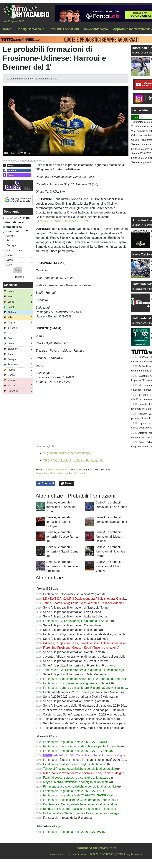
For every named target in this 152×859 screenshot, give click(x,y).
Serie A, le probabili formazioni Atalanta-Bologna (59, 522)
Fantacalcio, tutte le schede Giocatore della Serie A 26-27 (80, 799)
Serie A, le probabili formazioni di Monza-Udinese (109, 537)
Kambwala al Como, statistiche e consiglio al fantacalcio (80, 804)
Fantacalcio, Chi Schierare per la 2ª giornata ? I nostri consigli (83, 669)
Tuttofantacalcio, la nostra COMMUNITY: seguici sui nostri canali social (89, 727)
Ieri (142, 117)
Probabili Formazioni (57, 469)
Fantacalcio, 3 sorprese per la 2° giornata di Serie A (76, 683)
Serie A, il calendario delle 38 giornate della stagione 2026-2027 (85, 705)
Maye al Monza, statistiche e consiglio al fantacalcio (77, 782)
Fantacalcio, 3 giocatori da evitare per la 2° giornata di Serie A (83, 678)
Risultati (18, 277)
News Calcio (141, 254)
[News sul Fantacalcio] (26, 11)
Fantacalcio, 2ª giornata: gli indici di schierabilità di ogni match (84, 634)
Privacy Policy (107, 847)
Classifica (11, 284)
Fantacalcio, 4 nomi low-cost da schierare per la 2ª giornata (82, 746)
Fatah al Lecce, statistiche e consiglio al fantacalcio (76, 777)
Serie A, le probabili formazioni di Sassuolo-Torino (61, 507)
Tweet (68, 483)
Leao (9, 264)
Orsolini (10, 235)
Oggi (135, 117)
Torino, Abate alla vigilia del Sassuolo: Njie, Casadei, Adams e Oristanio (90, 603)
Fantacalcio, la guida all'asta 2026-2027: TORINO (75, 742)
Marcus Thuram (14, 250)
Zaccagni (11, 245)
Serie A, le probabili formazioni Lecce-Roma (72, 629)
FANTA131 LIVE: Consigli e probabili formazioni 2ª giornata (87, 755)
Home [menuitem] (7, 29)
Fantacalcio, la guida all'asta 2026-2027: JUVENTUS (78, 750)
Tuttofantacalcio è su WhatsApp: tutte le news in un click (79, 719)
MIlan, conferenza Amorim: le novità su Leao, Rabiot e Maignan (84, 773)
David (9, 259)
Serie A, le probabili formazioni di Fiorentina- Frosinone (62, 566)
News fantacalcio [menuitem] (96, 29)
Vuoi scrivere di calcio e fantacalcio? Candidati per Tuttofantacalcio (87, 710)
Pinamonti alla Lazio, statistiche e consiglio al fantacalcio (80, 786)
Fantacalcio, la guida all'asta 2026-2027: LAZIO (74, 791)
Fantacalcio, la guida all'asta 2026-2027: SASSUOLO (78, 795)
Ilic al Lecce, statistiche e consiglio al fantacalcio (74, 764)
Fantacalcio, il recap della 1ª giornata (67, 817)
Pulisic (10, 240)
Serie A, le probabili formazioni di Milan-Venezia (108, 566)
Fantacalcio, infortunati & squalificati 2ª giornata (74, 594)
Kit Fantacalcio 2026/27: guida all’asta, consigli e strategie (81, 813)
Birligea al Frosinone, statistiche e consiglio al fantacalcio (80, 808)
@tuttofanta (80, 473)
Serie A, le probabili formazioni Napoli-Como (72, 652)
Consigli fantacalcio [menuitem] (30, 29)
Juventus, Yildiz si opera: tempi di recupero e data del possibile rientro (89, 656)
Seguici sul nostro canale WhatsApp (67, 453)
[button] (18, 270)
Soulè (9, 255)
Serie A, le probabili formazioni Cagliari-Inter (72, 625)
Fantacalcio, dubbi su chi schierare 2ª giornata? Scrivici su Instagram (88, 687)
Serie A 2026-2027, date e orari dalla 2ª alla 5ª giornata (79, 696)
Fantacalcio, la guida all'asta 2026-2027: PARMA (75, 831)
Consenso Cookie (87, 847)
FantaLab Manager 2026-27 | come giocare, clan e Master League (86, 692)
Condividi (47, 483)
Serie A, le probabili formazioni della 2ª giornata (74, 701)
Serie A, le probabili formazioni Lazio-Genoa (72, 612)
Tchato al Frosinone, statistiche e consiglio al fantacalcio (80, 768)
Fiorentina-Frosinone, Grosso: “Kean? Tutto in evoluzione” (81, 647)
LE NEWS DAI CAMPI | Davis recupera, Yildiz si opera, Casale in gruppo (91, 598)
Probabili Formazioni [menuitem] (64, 29)
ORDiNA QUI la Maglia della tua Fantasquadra (73, 460)
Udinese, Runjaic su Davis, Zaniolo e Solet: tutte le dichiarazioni (85, 643)
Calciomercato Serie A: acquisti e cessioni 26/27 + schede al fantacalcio (90, 714)
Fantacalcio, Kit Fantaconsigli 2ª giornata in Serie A (76, 620)
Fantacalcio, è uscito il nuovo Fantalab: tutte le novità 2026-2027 (85, 759)
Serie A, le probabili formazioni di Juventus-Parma (111, 551)
